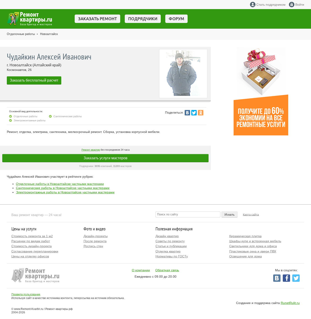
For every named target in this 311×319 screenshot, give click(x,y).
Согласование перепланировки (34, 251)
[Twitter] (194, 112)
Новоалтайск (49, 34)
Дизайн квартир (167, 236)
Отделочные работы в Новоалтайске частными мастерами (60, 184)
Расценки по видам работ (30, 241)
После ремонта (95, 241)
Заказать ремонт (97, 18)
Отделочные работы (21, 34)
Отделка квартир (168, 251)
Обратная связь (167, 270)
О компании (141, 270)
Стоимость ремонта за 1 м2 (32, 236)
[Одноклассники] (200, 112)
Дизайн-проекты (96, 236)
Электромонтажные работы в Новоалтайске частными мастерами (65, 192)
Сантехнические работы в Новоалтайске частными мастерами (63, 188)
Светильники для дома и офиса (253, 246)
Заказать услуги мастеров (105, 158)
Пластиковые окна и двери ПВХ (252, 251)
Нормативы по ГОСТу (172, 256)
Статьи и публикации (171, 246)
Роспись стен (93, 246)
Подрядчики (142, 18)
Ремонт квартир (91, 149)
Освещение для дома (245, 256)
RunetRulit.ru (290, 303)
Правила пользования (25, 294)
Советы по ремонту (170, 241)
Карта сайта (251, 214)
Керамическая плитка (245, 236)
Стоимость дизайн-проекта (31, 246)
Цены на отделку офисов (30, 256)
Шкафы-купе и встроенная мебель (255, 241)
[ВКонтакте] (187, 112)
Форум (176, 18)
